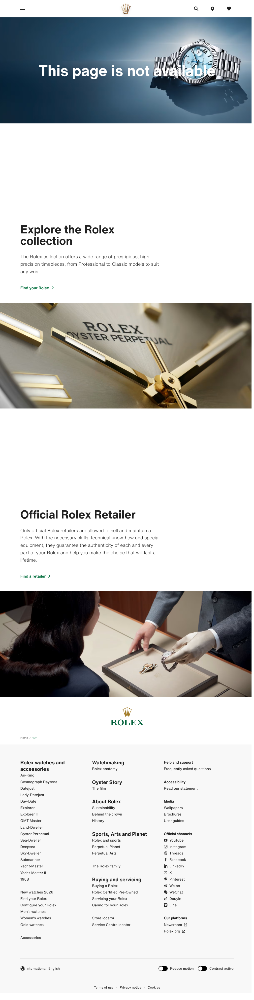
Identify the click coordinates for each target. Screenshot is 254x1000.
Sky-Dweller (30, 853)
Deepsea (27, 847)
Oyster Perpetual (34, 834)
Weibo (174, 886)
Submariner (30, 859)
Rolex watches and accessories (42, 765)
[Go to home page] (126, 8)
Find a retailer (33, 576)
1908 (24, 879)
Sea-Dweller (30, 840)
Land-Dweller (31, 827)
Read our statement (181, 788)
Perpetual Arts (104, 853)
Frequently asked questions (187, 769)
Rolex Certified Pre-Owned (115, 892)
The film (99, 788)
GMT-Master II (32, 820)
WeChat (176, 892)
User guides (174, 820)
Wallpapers (173, 808)
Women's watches (35, 918)
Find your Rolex (34, 288)
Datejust (27, 788)
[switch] (176, 968)
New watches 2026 (36, 892)
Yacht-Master (31, 866)
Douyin (175, 898)
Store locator (103, 918)
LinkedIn (176, 866)
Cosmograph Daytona (38, 782)
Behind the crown (107, 814)
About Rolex (106, 801)
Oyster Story (107, 782)
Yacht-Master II (33, 873)
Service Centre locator (111, 924)
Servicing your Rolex (109, 898)
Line (173, 905)
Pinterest (177, 879)
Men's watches (33, 911)
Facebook (177, 859)
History (98, 820)
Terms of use (104, 987)
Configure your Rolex (38, 905)
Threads (176, 853)
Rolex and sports (106, 840)
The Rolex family (106, 866)
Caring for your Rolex (110, 905)
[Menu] (28, 8)
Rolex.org (172, 931)
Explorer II (29, 814)
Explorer (27, 808)
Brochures (173, 814)
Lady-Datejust (32, 795)
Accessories (30, 937)
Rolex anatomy (105, 769)
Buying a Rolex (105, 886)
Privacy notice (130, 987)
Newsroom (173, 924)
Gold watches (32, 924)
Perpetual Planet (106, 847)
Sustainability (103, 808)
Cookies (154, 987)
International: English (43, 968)
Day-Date (28, 801)
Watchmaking (108, 762)
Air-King (27, 775)
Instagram (178, 847)
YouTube (176, 840)
